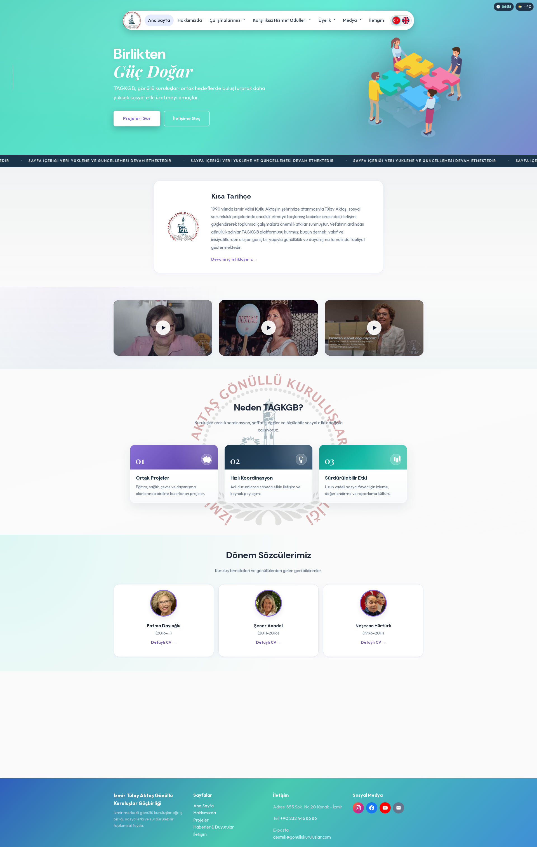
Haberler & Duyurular (213, 827)
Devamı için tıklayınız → (234, 259)
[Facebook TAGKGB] (371, 807)
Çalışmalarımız (225, 20)
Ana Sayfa (159, 20)
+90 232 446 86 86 (298, 818)
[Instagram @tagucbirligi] (358, 807)
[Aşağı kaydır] (13, 77)
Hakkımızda (190, 20)
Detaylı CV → (163, 642)
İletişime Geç (186, 118)
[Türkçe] (396, 20)
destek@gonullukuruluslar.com (302, 837)
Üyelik (325, 20)
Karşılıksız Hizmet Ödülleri (280, 20)
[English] (406, 20)
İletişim (376, 20)
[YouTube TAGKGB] (385, 807)
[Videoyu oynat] (163, 328)
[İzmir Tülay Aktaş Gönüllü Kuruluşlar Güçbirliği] (132, 20)
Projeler (201, 820)
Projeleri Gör (137, 118)
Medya (350, 20)
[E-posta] (398, 807)
